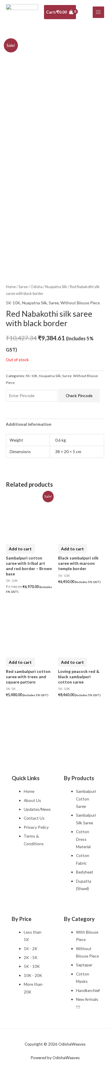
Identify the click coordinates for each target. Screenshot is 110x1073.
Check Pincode (79, 395)
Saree (23, 287)
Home (11, 287)
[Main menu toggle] (98, 12)
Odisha (37, 287)
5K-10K (13, 302)
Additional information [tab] (28, 424)
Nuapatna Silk (56, 287)
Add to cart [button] (20, 548)
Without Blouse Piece (80, 302)
